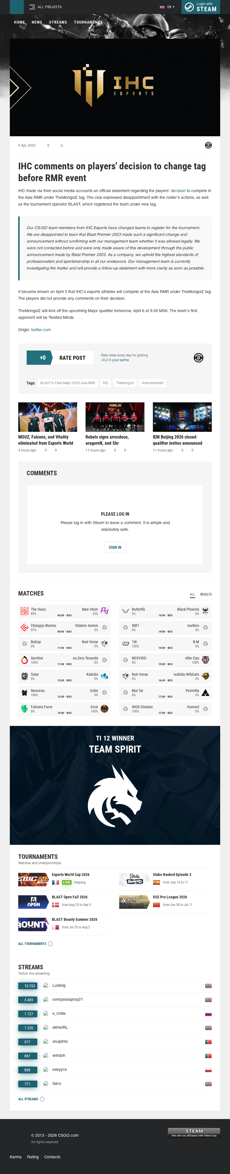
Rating (33, 1157)
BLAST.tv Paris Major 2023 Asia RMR (67, 383)
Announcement (153, 383)
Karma (16, 1157)
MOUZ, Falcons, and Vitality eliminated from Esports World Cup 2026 (45, 440)
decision (178, 191)
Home (19, 22)
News (37, 22)
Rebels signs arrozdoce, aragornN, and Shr (107, 440)
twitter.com (41, 330)
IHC (105, 383)
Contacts (52, 1157)
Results (206, 594)
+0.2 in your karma (115, 360)
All (192, 594)
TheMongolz (125, 383)
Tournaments (88, 22)
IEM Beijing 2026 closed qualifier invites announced (177, 440)
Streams (58, 22)
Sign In (115, 547)
